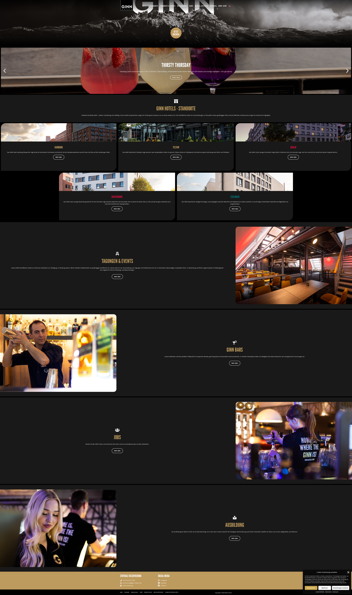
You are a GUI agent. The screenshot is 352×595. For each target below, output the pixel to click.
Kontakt (126, 592)
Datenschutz (328, 592)
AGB (141, 592)
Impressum (335, 592)
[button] (348, 572)
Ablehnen (324, 588)
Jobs (121, 592)
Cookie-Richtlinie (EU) (171, 592)
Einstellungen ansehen (340, 588)
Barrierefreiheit (158, 592)
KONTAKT (213, 6)
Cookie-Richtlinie (320, 592)
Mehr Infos (176, 80)
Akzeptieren (311, 588)
